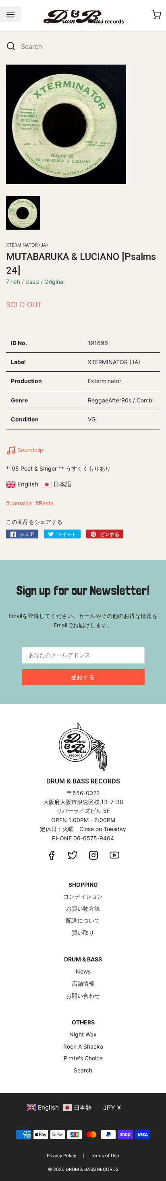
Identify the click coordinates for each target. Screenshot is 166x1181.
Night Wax (83, 1034)
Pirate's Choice (83, 1058)
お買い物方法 (83, 908)
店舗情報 (83, 983)
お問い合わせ (83, 995)
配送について (83, 920)
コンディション (83, 896)
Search (83, 1070)
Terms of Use (105, 1155)
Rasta (46, 503)
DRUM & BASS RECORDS (92, 1169)
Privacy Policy (61, 1155)
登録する (83, 677)
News (83, 971)
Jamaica (21, 503)
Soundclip (30, 449)
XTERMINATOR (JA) (27, 245)
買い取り (83, 932)
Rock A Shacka (83, 1046)
